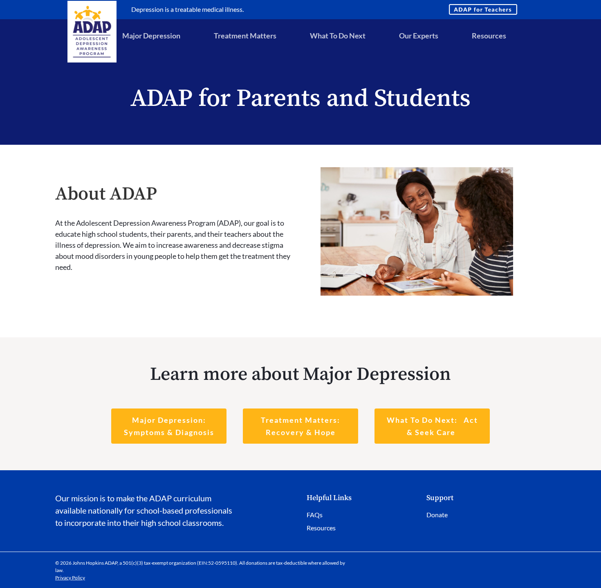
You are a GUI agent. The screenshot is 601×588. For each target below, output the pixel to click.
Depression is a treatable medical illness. (187, 9)
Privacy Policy (70, 578)
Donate (437, 514)
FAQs (315, 514)
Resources (321, 528)
